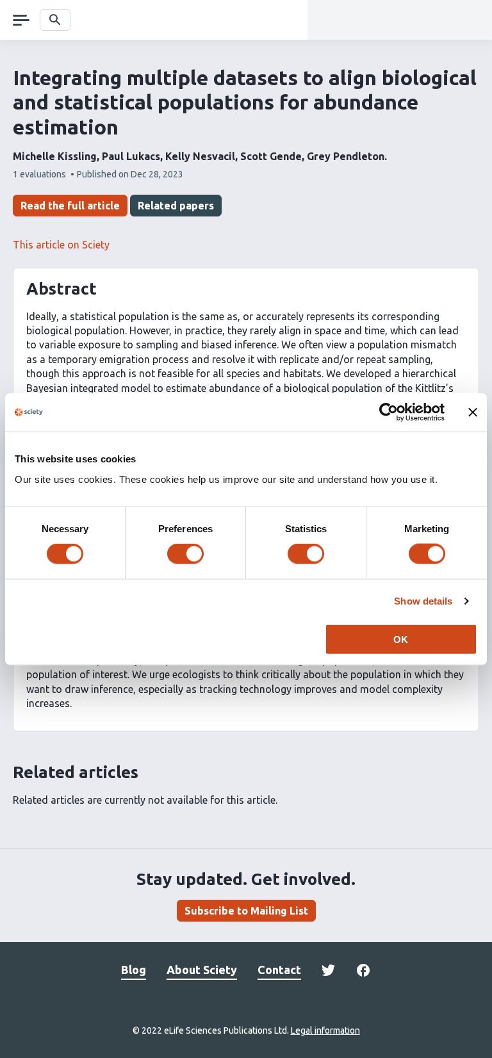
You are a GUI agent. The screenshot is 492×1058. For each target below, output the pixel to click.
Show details (423, 601)
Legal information (325, 1030)
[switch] (185, 554)
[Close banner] (472, 412)
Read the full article (70, 205)
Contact (279, 969)
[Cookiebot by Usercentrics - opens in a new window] (388, 412)
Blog (133, 969)
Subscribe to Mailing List (246, 910)
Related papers (176, 205)
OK (400, 638)
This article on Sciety (61, 244)
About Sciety (202, 969)
